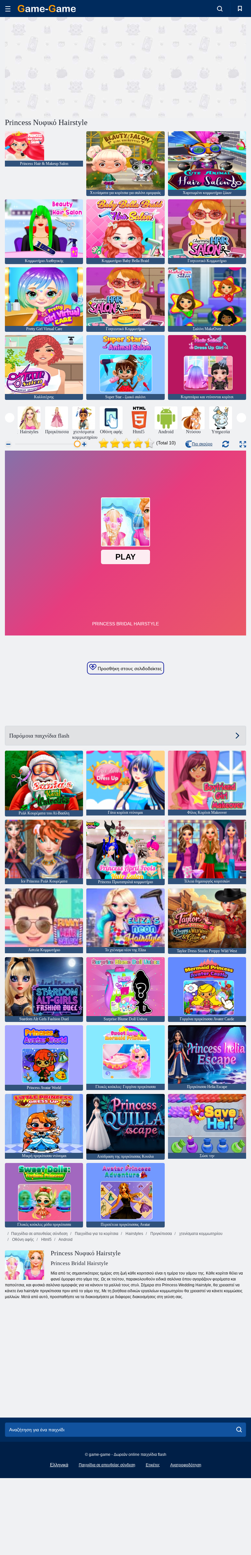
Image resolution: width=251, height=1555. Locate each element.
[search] (239, 1429)
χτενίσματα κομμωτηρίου (200, 1233)
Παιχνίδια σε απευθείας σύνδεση (39, 1233)
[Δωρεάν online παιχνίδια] (46, 8)
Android (65, 1239)
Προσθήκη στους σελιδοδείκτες (129, 668)
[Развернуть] (243, 444)
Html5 (46, 1239)
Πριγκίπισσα (160, 1233)
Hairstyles (134, 1233)
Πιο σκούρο (202, 444)
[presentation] (9, 417)
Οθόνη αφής (22, 1239)
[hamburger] (8, 8)
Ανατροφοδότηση (185, 1465)
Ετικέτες (153, 1465)
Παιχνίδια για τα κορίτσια (96, 1233)
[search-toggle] (220, 8)
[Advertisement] (65, 66)
